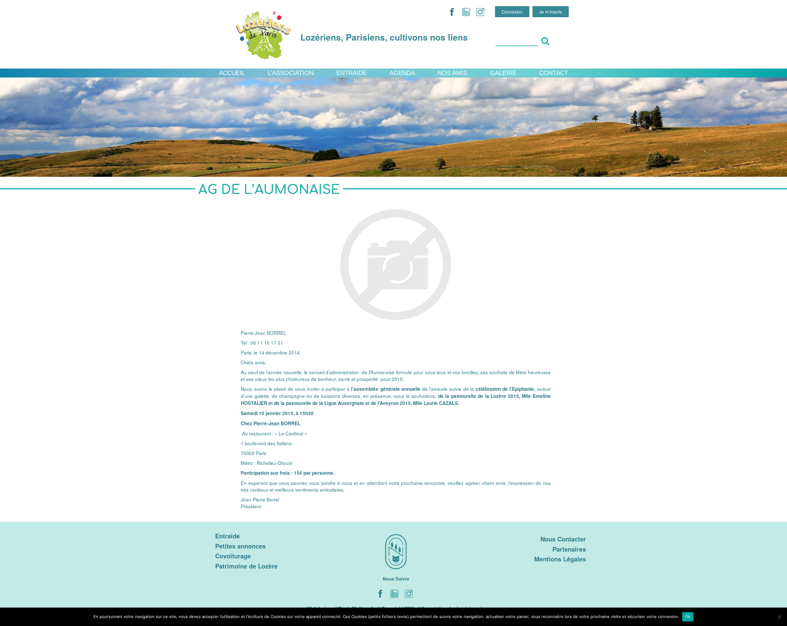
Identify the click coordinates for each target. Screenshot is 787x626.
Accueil (232, 72)
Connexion (512, 12)
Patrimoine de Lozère (246, 565)
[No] (779, 617)
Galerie (503, 72)
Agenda (402, 72)
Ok (688, 616)
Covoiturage (233, 555)
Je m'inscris (550, 12)
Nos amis (452, 72)
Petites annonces (240, 545)
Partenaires (569, 549)
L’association (291, 72)
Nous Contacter (563, 538)
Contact (553, 72)
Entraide (351, 72)
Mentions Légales (560, 558)
